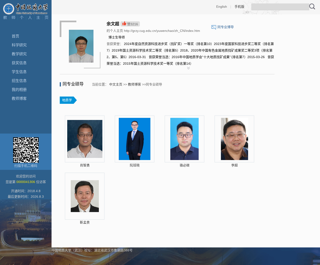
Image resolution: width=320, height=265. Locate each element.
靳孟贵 (85, 222)
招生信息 (19, 81)
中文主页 (115, 84)
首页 (15, 36)
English (221, 6)
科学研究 (19, 45)
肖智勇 (85, 165)
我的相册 (19, 90)
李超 (234, 165)
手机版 (239, 6)
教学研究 (19, 54)
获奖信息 (19, 63)
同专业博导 (225, 27)
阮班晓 (135, 165)
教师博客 (19, 99)
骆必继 (185, 165)
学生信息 (19, 72)
